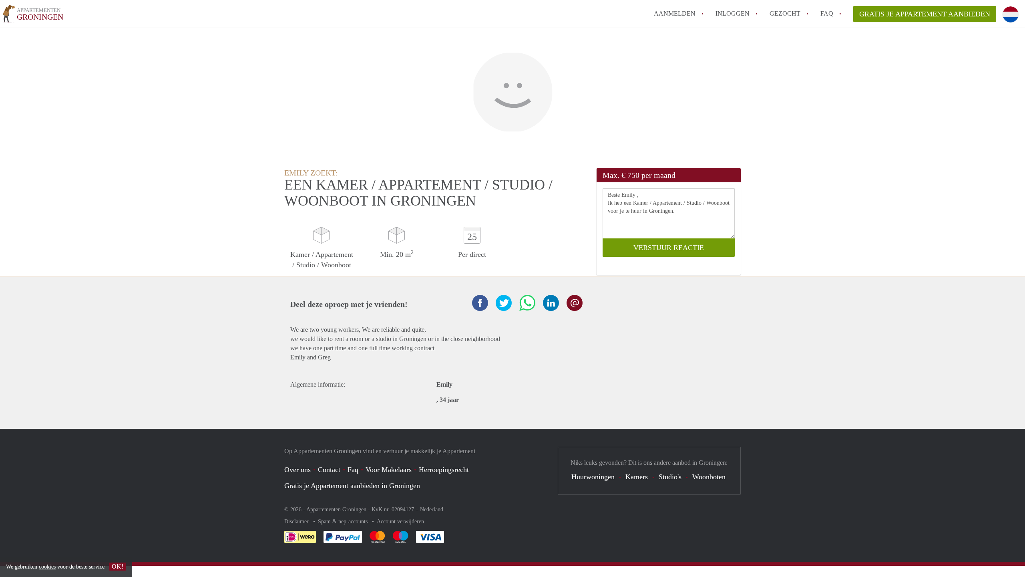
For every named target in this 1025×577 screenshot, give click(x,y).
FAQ (826, 13)
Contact (329, 470)
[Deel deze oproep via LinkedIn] (551, 303)
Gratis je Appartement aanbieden (924, 14)
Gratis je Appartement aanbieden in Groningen (352, 486)
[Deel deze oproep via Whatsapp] (527, 303)
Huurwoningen (593, 477)
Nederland (431, 509)
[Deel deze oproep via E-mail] (575, 303)
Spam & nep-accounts (343, 521)
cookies (47, 567)
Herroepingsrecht (444, 470)
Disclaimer (297, 521)
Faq (353, 470)
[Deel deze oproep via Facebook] (480, 303)
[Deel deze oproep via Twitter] (504, 303)
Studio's (670, 477)
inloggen (732, 13)
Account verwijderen (400, 521)
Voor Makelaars (389, 470)
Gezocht (785, 13)
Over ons (297, 470)
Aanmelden (674, 13)
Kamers (636, 477)
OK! (117, 566)
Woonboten (709, 477)
